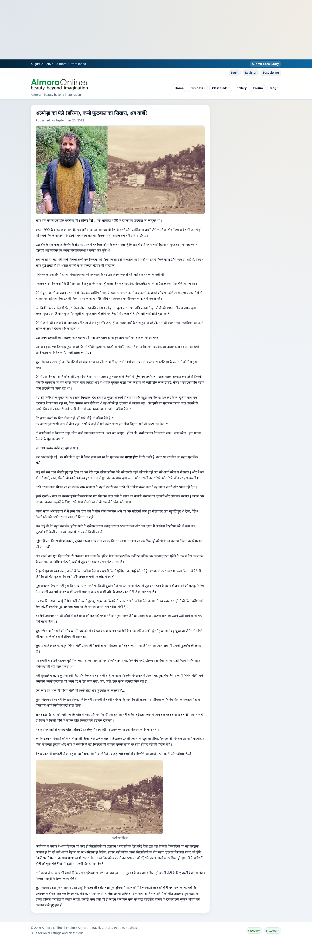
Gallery (241, 88)
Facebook (254, 930)
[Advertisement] (127, 29)
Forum (258, 88)
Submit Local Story (265, 64)
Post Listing (271, 73)
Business (196, 88)
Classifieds (220, 88)
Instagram (272, 930)
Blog (273, 88)
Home (179, 88)
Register (251, 73)
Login (235, 73)
